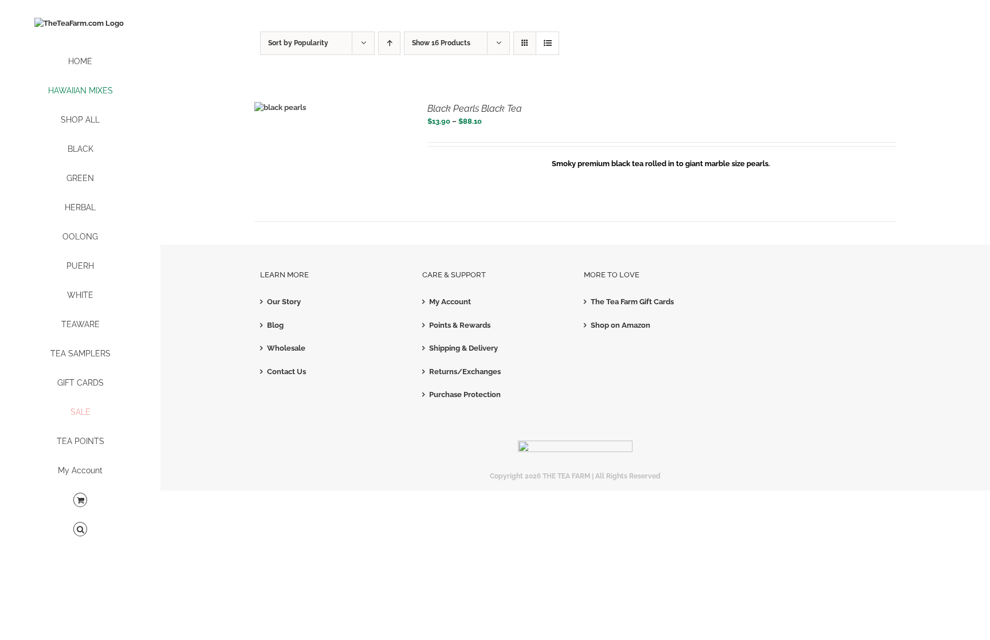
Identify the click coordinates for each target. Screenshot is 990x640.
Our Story (284, 301)
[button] (80, 529)
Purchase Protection (465, 394)
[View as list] (547, 43)
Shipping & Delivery (463, 348)
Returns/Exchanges (465, 371)
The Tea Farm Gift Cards (632, 301)
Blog (275, 325)
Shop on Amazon (620, 325)
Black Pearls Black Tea (474, 108)
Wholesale (286, 348)
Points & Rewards (459, 325)
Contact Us (286, 371)
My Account (450, 301)
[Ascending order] (389, 43)
